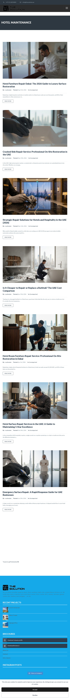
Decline (35, 695)
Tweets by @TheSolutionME (11, 562)
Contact (5, 654)
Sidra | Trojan (13, 615)
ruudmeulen (8, 90)
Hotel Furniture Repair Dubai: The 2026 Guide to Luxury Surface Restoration (34, 85)
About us (5, 650)
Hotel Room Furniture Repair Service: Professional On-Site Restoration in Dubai (32, 357)
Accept (35, 689)
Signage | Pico (13, 623)
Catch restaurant (14, 607)
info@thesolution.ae (28, 2)
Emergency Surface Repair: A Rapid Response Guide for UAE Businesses (32, 493)
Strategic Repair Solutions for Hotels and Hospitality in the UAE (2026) (34, 221)
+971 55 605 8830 (10, 2)
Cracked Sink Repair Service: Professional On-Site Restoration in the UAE (35, 153)
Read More (9, 101)
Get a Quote (6, 658)
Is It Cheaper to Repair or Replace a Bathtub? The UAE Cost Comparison (32, 289)
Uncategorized (34, 90)
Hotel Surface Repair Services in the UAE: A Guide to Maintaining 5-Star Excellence (29, 425)
